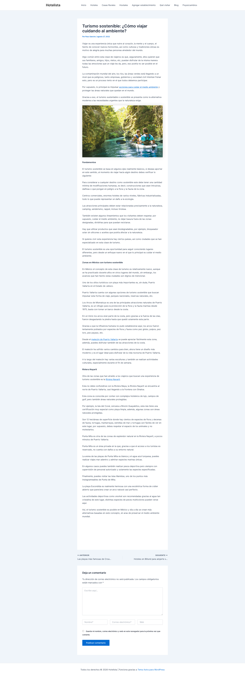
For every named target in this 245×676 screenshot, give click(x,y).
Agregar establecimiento (144, 5)
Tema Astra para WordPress (151, 669)
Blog (176, 5)
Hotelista (53, 5)
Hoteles (94, 5)
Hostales (123, 5)
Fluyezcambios (190, 5)
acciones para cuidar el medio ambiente (138, 87)
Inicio (83, 5)
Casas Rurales (108, 5)
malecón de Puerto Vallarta (104, 339)
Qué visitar (165, 5)
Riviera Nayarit (113, 379)
